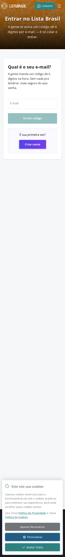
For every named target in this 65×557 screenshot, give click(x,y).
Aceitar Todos (34, 547)
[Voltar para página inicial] (14, 6)
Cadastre (47, 6)
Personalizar (34, 537)
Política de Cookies (16, 517)
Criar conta (32, 144)
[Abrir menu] (59, 6)
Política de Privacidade (32, 513)
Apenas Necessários (32, 527)
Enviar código (32, 118)
